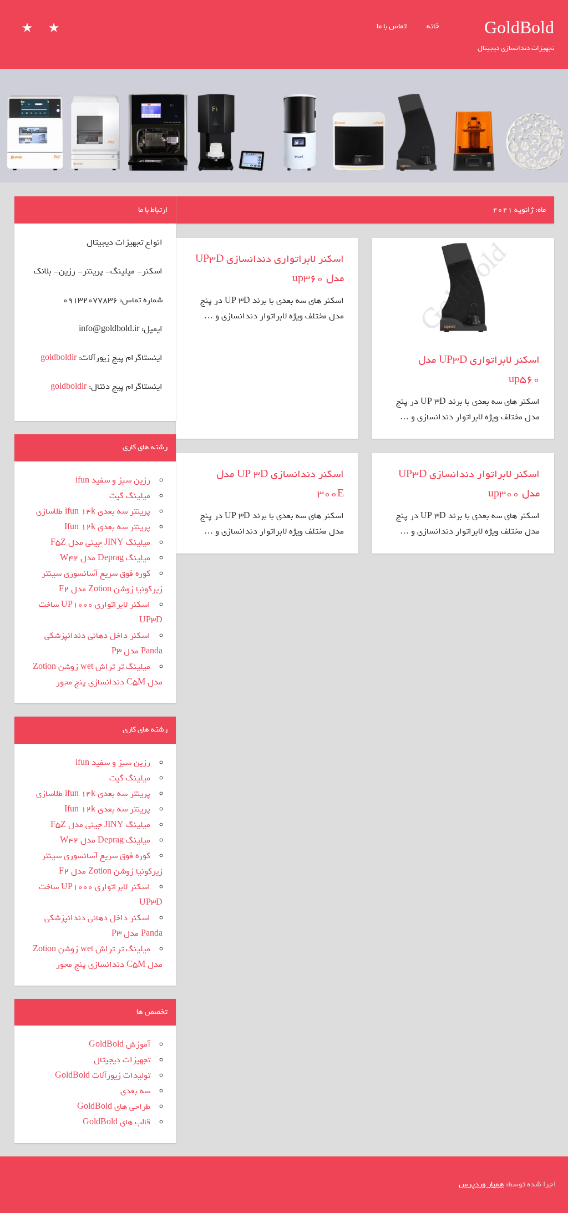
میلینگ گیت (129, 496)
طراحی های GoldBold (113, 1106)
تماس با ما (392, 26)
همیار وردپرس (481, 1184)
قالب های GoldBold (116, 1122)
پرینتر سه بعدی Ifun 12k (107, 527)
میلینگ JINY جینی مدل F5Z (100, 542)
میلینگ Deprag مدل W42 (105, 558)
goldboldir (58, 357)
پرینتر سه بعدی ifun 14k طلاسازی (93, 511)
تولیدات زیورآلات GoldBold (102, 1075)
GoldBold (519, 28)
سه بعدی (135, 1091)
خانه (433, 26)
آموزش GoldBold (119, 1044)
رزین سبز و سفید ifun (112, 480)
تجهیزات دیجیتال (122, 1060)
